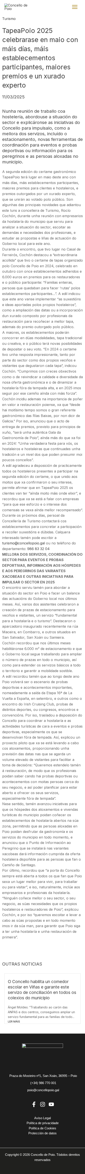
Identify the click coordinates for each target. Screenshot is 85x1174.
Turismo (9, 18)
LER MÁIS (14, 1021)
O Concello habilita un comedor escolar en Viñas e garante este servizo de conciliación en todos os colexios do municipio (42, 989)
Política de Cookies (42, 1128)
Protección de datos (42, 1133)
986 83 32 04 (38, 549)
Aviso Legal (42, 1118)
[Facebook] (34, 1104)
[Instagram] (42, 1104)
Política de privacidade (43, 1123)
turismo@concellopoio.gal (23, 543)
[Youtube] (51, 1104)
